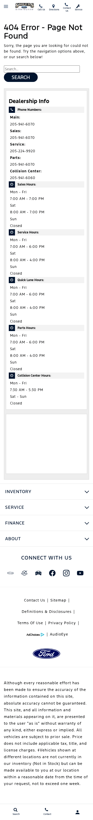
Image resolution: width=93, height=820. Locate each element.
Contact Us (34, 600)
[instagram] (66, 573)
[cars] (10, 573)
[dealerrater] (24, 573)
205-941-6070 (22, 124)
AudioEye (59, 634)
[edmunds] (38, 573)
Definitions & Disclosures (47, 611)
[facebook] (52, 573)
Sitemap (58, 600)
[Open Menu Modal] (6, 6)
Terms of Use (30, 623)
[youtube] (80, 573)
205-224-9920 (22, 151)
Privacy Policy (62, 623)
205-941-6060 (22, 178)
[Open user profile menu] (77, 812)
